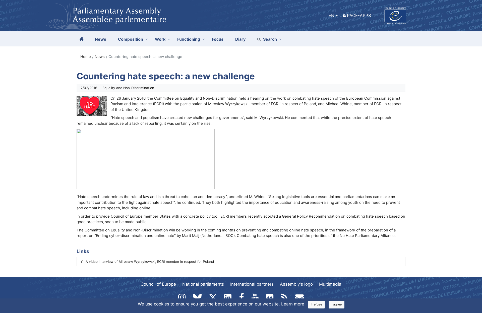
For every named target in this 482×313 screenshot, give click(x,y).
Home (85, 56)
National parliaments (203, 284)
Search (270, 39)
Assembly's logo (296, 284)
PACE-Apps (359, 15)
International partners (252, 284)
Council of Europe (158, 284)
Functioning (188, 39)
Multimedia (330, 284)
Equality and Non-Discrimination (128, 88)
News (100, 56)
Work (160, 39)
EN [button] (331, 15)
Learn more (292, 303)
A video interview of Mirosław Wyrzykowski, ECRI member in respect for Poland (150, 262)
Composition (130, 39)
